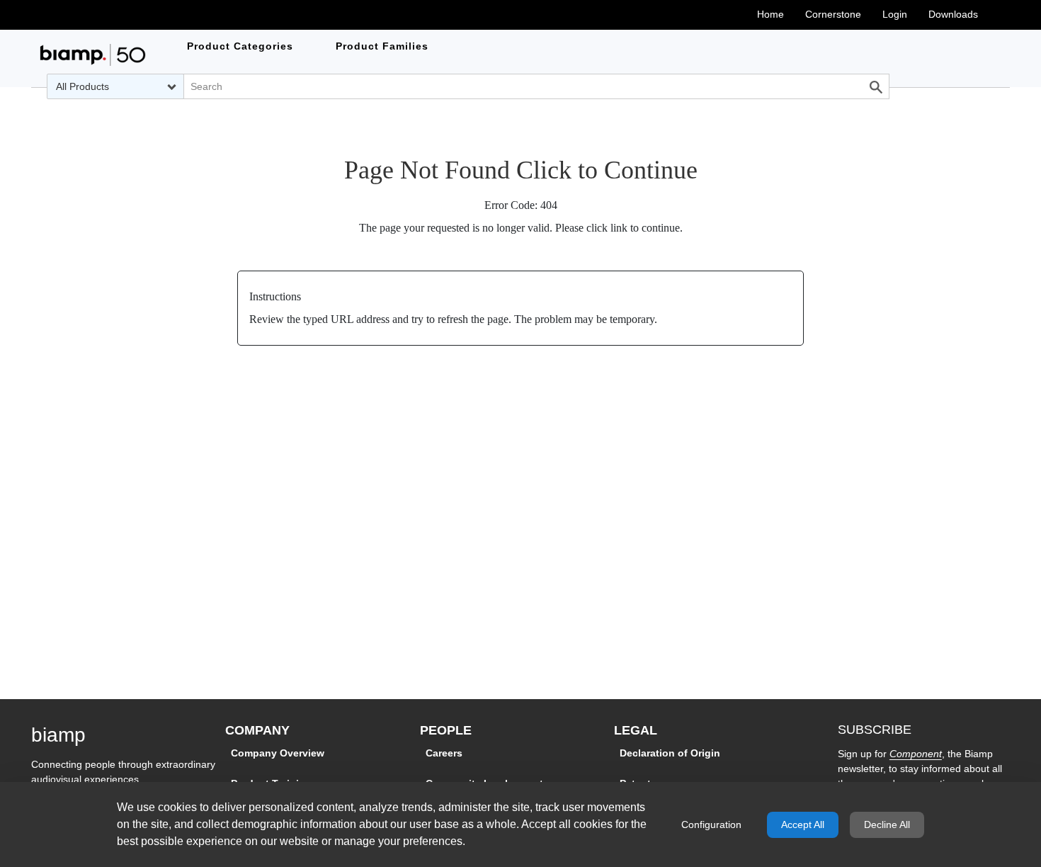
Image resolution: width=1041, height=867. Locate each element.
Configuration (711, 824)
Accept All (802, 824)
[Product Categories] (93, 55)
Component (915, 753)
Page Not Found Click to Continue (521, 170)
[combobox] (115, 86)
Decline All (887, 824)
